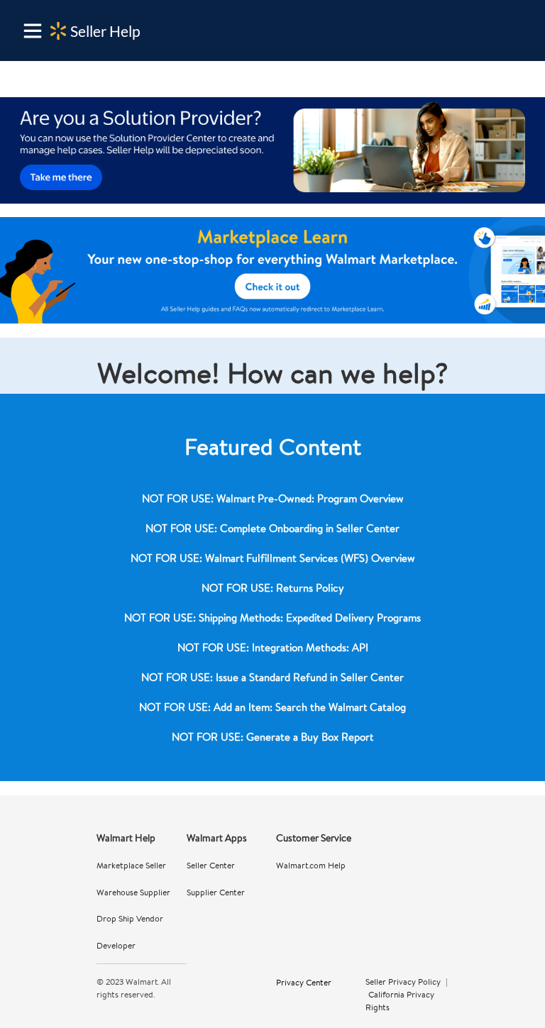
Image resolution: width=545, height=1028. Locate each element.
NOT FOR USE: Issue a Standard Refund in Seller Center (272, 677)
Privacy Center (303, 982)
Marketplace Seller (131, 865)
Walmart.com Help (311, 865)
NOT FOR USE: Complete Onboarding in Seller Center (272, 528)
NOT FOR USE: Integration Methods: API (272, 647)
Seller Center (211, 865)
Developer (116, 945)
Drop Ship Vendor (130, 918)
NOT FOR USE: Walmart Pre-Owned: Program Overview (273, 498)
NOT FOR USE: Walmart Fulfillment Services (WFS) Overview (273, 558)
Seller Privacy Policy (403, 982)
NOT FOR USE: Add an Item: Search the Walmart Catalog (272, 707)
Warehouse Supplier (133, 892)
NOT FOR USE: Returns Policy (273, 587)
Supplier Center (216, 892)
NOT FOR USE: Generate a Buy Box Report (272, 736)
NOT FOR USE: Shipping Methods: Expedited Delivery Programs (272, 617)
